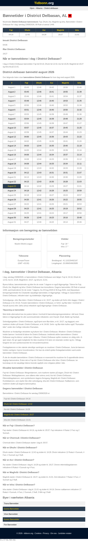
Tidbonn (40, 3)
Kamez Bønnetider (11, 519)
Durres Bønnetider (11, 509)
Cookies (38, 533)
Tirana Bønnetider (11, 503)
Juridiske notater (65, 533)
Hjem (32, 8)
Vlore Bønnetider (11, 514)
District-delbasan (51, 8)
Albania (39, 8)
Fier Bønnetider (10, 525)
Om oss (53, 533)
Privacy (46, 533)
